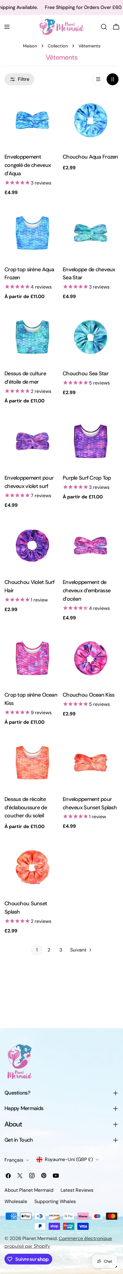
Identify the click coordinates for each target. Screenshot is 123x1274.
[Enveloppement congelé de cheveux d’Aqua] (32, 120)
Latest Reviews (77, 1190)
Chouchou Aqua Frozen (90, 156)
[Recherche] (104, 27)
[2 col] (113, 79)
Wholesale (15, 1201)
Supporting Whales (55, 1201)
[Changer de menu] (7, 27)
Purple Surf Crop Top (87, 477)
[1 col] (98, 79)
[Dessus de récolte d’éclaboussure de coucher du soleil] (32, 763)
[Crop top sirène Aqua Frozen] (32, 233)
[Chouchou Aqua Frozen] (91, 120)
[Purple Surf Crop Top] (91, 441)
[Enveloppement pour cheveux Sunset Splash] (91, 763)
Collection (58, 46)
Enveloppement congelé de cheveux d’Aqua (27, 165)
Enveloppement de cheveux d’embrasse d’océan (86, 590)
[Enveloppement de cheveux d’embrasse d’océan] (91, 546)
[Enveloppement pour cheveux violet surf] (32, 441)
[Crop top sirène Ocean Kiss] (32, 658)
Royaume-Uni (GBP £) (69, 1159)
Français (13, 1160)
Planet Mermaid (39, 1238)
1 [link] (37, 950)
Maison (30, 46)
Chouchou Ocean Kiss (88, 694)
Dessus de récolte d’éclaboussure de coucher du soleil (25, 807)
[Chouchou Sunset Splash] (32, 867)
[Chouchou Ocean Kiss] (91, 658)
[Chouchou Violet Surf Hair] (32, 546)
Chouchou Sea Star (85, 373)
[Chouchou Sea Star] (91, 337)
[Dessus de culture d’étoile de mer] (32, 337)
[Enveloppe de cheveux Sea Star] (91, 233)
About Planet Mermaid (28, 1190)
